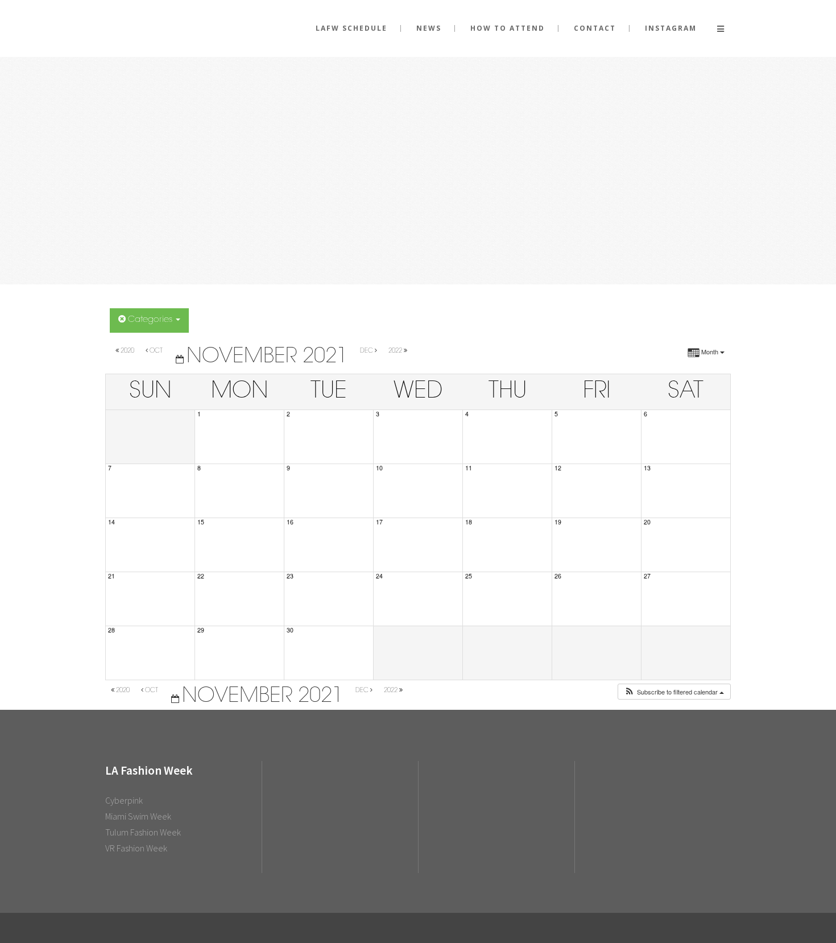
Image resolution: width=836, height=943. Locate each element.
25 (468, 576)
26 (557, 576)
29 (200, 630)
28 (111, 630)
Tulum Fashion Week (143, 832)
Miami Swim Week (138, 816)
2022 (396, 351)
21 (111, 576)
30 (290, 630)
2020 (127, 351)
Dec (367, 351)
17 (379, 522)
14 (111, 522)
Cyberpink (124, 800)
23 (290, 576)
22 (200, 576)
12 (557, 468)
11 (468, 468)
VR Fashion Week (136, 848)
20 (647, 522)
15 (200, 522)
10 (379, 468)
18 (468, 522)
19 (557, 522)
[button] (674, 692)
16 (290, 522)
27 (647, 576)
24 (379, 576)
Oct (156, 351)
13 (647, 468)
